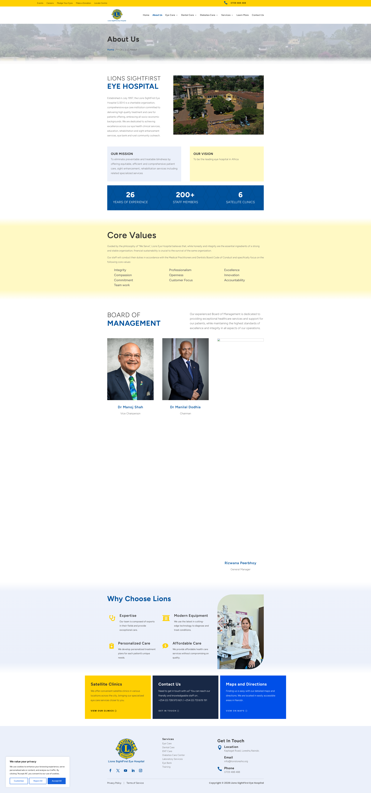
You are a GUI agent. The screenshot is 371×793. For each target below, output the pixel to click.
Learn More (243, 15)
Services (225, 15)
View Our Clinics (102, 710)
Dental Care (187, 15)
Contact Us (258, 15)
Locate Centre (100, 3)
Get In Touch (167, 710)
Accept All (56, 781)
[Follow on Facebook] (110, 770)
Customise (19, 781)
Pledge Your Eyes (65, 3)
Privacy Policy (114, 783)
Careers (50, 3)
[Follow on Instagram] (140, 770)
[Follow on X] (118, 770)
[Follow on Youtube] (125, 770)
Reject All (37, 781)
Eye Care (170, 15)
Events (40, 3)
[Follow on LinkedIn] (133, 770)
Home (146, 15)
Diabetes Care (207, 15)
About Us (157, 15)
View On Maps (235, 710)
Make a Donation (83, 3)
